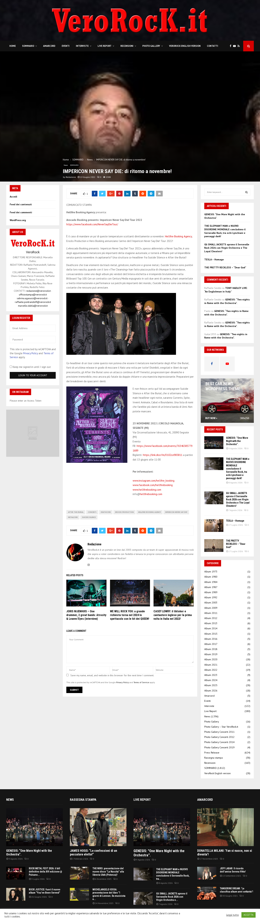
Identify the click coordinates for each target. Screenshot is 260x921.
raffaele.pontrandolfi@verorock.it (33, 302)
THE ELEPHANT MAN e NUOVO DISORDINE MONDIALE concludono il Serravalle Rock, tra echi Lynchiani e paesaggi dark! (224, 231)
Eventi (66, 45)
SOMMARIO (28, 45)
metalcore (73, 517)
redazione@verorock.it (38, 290)
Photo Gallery (151, 45)
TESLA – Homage (214, 259)
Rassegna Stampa (83, 799)
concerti (92, 512)
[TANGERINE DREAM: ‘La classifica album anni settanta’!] (206, 893)
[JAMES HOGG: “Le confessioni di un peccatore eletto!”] (98, 827)
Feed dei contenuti (21, 204)
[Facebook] (231, 46)
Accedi (13, 196)
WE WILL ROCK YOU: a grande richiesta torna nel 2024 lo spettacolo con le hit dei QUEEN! (129, 615)
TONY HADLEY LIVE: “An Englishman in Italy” (225, 289)
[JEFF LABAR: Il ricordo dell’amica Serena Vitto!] (206, 873)
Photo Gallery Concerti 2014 (219, 742)
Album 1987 (210, 587)
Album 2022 (210, 669)
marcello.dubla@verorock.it (33, 305)
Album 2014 (210, 628)
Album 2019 (210, 654)
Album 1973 (210, 571)
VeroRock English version (185, 45)
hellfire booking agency (149, 512)
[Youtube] (235, 46)
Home (12, 45)
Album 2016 (210, 638)
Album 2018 (210, 649)
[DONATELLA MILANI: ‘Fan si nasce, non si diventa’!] (225, 827)
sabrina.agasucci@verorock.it (32, 298)
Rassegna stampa (213, 757)
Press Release (211, 752)
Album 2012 (210, 618)
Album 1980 (210, 576)
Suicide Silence (89, 517)
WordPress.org (18, 220)
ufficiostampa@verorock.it (33, 294)
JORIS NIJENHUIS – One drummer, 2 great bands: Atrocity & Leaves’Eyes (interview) (86, 615)
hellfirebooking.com (151, 494)
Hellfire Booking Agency (178, 236)
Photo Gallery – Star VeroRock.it (221, 726)
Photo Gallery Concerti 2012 (219, 737)
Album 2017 (210, 644)
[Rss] (239, 46)
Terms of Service (141, 682)
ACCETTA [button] (248, 914)
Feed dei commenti (21, 212)
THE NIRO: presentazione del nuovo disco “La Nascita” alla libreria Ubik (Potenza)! (108, 871)
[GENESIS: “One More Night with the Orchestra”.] (213, 442)
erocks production (124, 512)
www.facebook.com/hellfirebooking (153, 485)
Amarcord (49, 45)
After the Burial (75, 512)
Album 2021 (210, 664)
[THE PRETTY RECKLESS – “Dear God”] (213, 545)
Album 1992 (210, 597)
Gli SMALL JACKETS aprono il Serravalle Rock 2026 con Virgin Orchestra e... (171, 896)
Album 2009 (210, 607)
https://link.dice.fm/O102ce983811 (162, 455)
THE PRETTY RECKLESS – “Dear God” (225, 267)
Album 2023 (210, 675)
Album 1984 (210, 582)
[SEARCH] (246, 192)
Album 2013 (210, 623)
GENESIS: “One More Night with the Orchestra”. (237, 441)
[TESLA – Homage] (213, 525)
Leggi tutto (232, 915)
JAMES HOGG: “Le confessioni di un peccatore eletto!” (93, 852)
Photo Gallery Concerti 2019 (219, 747)
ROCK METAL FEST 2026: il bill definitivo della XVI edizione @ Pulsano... (45, 871)
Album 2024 (210, 680)
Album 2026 (210, 690)
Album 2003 (210, 602)
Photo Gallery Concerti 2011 (219, 731)
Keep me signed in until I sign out (31, 367)
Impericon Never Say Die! (176, 512)
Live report (142, 799)
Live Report (104, 45)
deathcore (106, 512)
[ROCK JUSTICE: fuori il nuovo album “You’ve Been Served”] (15, 894)
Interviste (82, 45)
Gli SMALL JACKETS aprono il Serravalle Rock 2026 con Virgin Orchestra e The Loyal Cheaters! (226, 248)
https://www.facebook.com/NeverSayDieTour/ (92, 224)
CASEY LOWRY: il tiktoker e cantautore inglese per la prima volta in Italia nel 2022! (173, 615)
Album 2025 (210, 685)
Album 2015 (210, 633)
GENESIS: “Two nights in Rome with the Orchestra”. (227, 301)
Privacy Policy (122, 682)
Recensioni (126, 45)
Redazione (71, 177)
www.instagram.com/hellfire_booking (153, 480)
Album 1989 (210, 592)
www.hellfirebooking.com (147, 489)
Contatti (212, 45)
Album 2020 (210, 659)
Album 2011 (210, 613)
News (66, 165)
